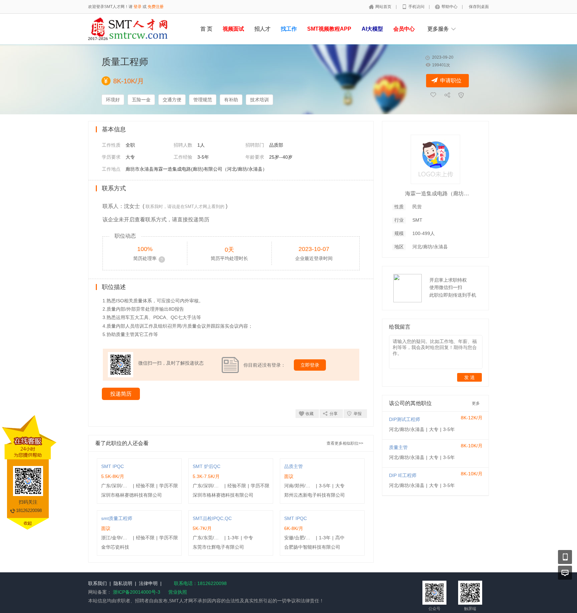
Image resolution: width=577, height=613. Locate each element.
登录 (138, 6)
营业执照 (177, 592)
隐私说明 (123, 583)
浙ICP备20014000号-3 (136, 592)
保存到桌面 (479, 6)
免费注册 (156, 6)
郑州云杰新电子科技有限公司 (314, 495)
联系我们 (97, 583)
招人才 (262, 29)
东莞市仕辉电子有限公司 (218, 547)
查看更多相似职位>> (345, 443)
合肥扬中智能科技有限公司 (312, 547)
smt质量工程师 (116, 518)
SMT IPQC (112, 466)
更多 (476, 403)
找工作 (289, 29)
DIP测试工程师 (404, 419)
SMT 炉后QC (206, 466)
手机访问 (416, 6)
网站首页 (383, 6)
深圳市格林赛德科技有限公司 (131, 495)
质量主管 (398, 447)
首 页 (206, 29)
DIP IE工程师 (402, 475)
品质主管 (293, 466)
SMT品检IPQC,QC (212, 518)
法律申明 (148, 583)
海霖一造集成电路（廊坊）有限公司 (438, 193)
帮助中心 (449, 6)
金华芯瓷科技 (115, 547)
